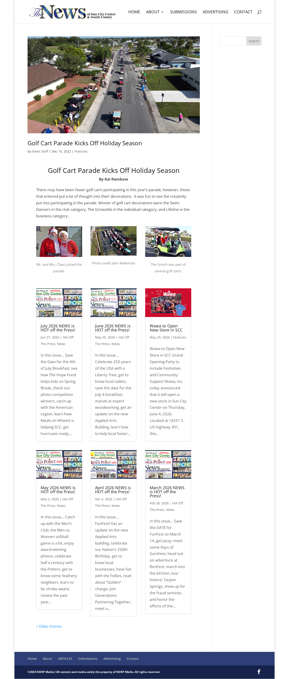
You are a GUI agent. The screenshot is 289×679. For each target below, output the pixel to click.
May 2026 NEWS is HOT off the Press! (58, 489)
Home (134, 12)
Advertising (215, 12)
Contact (243, 12)
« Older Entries (49, 626)
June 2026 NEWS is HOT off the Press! (113, 328)
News (61, 344)
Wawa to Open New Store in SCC (166, 328)
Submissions (183, 12)
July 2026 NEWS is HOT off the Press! (58, 328)
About (153, 12)
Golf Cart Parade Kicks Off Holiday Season (85, 143)
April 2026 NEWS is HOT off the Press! (113, 489)
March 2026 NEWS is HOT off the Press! (167, 491)
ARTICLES (65, 658)
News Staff (40, 151)
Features (81, 151)
